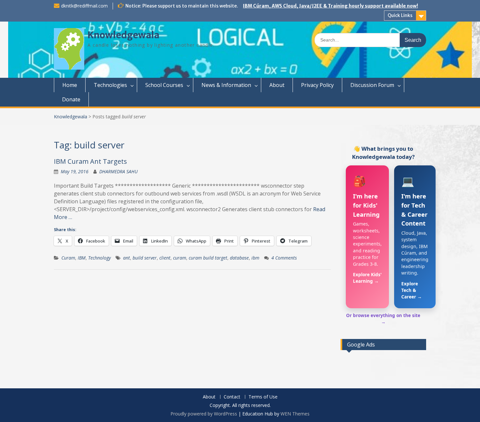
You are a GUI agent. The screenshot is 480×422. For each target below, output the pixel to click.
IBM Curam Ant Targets (90, 161)
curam (179, 258)
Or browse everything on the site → (383, 318)
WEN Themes (295, 414)
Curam (68, 258)
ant (126, 258)
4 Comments (284, 258)
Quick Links (400, 15)
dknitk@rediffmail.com (84, 6)
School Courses (164, 85)
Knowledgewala (123, 35)
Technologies (110, 85)
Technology (99, 258)
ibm (255, 258)
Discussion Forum (372, 85)
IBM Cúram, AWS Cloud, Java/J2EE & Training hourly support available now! (330, 6)
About (276, 85)
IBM (82, 258)
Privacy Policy (317, 85)
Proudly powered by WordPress (203, 414)
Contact (232, 397)
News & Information (226, 85)
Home (69, 85)
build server (145, 258)
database (239, 258)
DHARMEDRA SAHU (118, 171)
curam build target (208, 258)
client (164, 258)
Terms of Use (263, 397)
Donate (71, 99)
